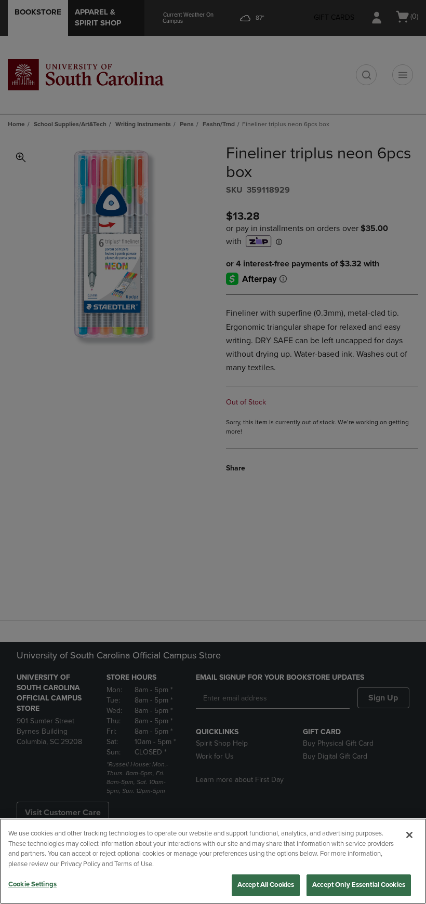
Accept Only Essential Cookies (358, 885)
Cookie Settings (32, 884)
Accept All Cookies (265, 885)
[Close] (409, 835)
